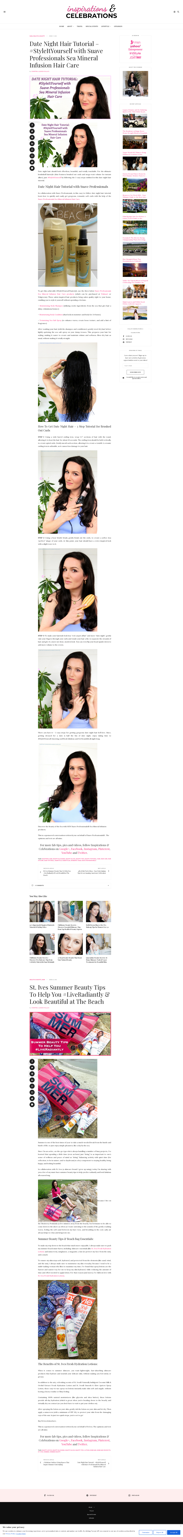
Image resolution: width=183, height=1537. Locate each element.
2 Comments (39, 885)
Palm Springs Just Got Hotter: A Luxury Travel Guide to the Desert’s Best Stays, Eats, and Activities (134, 217)
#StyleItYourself (54, 177)
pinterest (93, 1495)
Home (61, 26)
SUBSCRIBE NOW (135, 372)
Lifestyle (105, 26)
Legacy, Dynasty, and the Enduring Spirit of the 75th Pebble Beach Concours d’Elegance (135, 111)
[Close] (181, 1526)
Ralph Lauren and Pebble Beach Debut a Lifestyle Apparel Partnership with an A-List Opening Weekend (134, 303)
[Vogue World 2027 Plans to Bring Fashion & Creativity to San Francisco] (135, 163)
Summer (46, 1452)
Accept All (173, 1532)
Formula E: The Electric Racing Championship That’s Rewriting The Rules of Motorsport (134, 239)
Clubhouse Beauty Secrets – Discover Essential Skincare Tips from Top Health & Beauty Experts (70, 927)
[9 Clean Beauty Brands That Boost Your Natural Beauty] (70, 944)
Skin (43, 979)
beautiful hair (47, 859)
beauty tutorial (91, 859)
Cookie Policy (21, 1534)
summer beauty (55, 1452)
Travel (79, 26)
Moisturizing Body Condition (51, 315)
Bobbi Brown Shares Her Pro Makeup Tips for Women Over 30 (97, 926)
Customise (145, 1532)
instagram (135, 1495)
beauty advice (47, 1450)
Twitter (82, 853)
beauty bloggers (59, 859)
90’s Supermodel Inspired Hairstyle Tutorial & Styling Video (42, 926)
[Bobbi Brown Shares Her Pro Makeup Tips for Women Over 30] (98, 911)
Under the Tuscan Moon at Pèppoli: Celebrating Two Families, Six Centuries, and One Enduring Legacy (135, 281)
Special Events (92, 26)
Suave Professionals (89, 860)
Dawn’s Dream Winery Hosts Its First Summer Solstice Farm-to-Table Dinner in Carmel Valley (134, 175)
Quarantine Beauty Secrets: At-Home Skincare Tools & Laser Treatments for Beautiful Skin (97, 960)
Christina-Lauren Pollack (40, 71)
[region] (91, 1530)
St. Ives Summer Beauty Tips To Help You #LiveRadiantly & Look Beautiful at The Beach (70, 994)
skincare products (103, 1450)
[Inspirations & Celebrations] (91, 11)
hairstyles (66, 860)
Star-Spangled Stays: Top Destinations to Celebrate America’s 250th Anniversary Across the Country (135, 260)
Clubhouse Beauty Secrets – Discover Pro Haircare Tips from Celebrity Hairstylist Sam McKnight (42, 960)
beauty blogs (70, 859)
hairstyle (58, 860)
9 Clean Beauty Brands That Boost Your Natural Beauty (70, 959)
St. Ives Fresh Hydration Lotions (51, 1276)
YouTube (66, 853)
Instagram (90, 849)
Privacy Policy (10, 1534)
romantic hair (76, 860)
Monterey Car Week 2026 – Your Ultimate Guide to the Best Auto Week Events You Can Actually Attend (134, 196)
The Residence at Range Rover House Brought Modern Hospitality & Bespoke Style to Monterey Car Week (135, 132)
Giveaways (118, 26)
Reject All (159, 1532)
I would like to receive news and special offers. (136, 378)
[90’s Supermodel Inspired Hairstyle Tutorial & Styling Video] (42, 911)
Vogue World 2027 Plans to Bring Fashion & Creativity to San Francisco (134, 153)
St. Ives (40, 1452)
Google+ (64, 849)
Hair (31, 36)
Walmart (104, 294)
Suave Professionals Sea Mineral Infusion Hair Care (59, 199)
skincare (93, 1450)
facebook (50, 1495)
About (69, 26)
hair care (104, 859)
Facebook (76, 849)
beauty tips (80, 859)
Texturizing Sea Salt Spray (50, 320)
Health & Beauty (39, 36)
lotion (86, 1450)
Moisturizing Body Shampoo (51, 306)
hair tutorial (49, 860)
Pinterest (104, 849)
